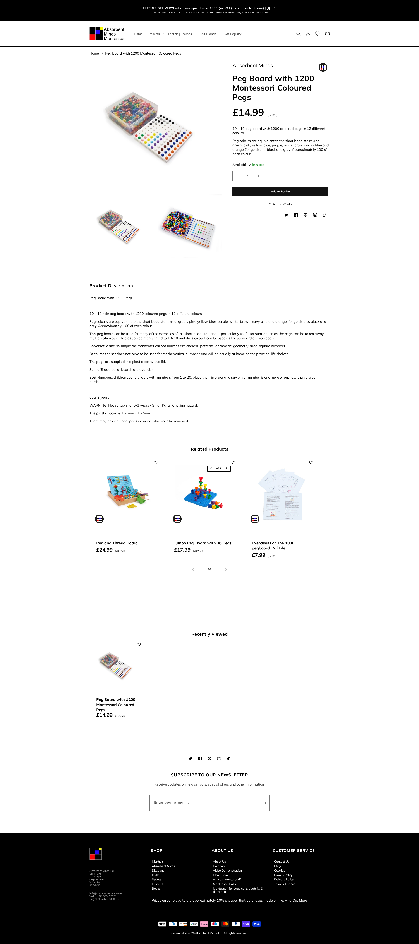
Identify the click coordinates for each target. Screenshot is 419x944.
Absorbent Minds (163, 866)
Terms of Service (285, 884)
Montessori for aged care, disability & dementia (238, 890)
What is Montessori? (227, 879)
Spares (156, 879)
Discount (158, 870)
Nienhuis (157, 861)
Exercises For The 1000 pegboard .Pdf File (273, 546)
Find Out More (296, 900)
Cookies (279, 870)
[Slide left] (193, 569)
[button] (155, 33)
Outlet (156, 875)
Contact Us (281, 861)
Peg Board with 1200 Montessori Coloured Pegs (143, 53)
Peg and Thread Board (117, 543)
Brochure (219, 866)
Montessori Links (224, 884)
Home (94, 53)
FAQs (278, 866)
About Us (219, 861)
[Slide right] (225, 569)
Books (156, 888)
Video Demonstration (227, 870)
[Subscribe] (264, 803)
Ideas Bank (220, 875)
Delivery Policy (284, 879)
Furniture (158, 884)
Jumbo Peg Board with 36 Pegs (203, 543)
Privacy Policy (283, 875)
